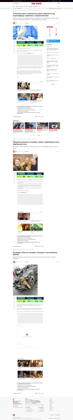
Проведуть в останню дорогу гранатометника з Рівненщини (26, 239)
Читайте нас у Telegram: (52, 40)
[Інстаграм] (17, 3)
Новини (14, 250)
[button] (56, 3)
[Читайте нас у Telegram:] (48, 41)
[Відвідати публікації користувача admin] (14, 23)
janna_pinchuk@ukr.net (38, 402)
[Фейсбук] (55, 414)
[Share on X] (14, 46)
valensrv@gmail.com (37, 400)
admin (16, 151)
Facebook (30, 179)
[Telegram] (18, 3)
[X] (14, 3)
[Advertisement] (30, 60)
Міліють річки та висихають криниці (23, 111)
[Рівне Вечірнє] (14, 415)
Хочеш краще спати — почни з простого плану (25, 108)
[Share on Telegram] (14, 50)
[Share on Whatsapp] (14, 48)
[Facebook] (50, 30)
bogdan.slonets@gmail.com (37, 401)
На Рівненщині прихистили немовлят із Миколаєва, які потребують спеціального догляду (52, 70)
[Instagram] (50, 35)
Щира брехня (19, 8)
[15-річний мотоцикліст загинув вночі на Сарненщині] (42, 125)
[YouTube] (16, 3)
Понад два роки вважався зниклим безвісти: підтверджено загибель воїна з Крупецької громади (52, 62)
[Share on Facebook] (14, 44)
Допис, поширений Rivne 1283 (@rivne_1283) (27, 346)
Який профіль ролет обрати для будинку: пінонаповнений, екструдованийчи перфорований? (30, 131)
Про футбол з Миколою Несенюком (56, 8)
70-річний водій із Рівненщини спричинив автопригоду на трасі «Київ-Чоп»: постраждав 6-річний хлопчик (53, 66)
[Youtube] (56, 35)
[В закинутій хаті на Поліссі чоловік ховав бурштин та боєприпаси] (54, 125)
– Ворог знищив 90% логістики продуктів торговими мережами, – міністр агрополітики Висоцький (18, 131)
